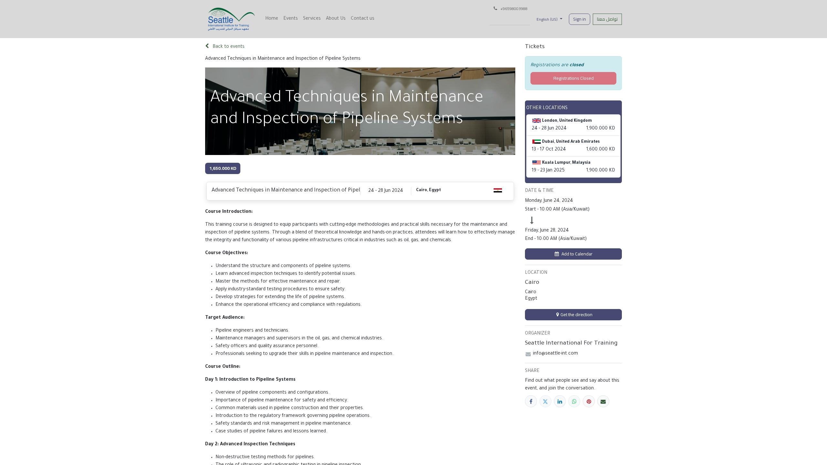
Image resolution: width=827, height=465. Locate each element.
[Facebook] (531, 401)
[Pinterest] (589, 401)
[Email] (603, 401)
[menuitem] (272, 19)
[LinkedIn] (560, 401)
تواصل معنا (607, 19)
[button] (573, 254)
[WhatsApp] (574, 401)
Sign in (579, 19)
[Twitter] (545, 401)
